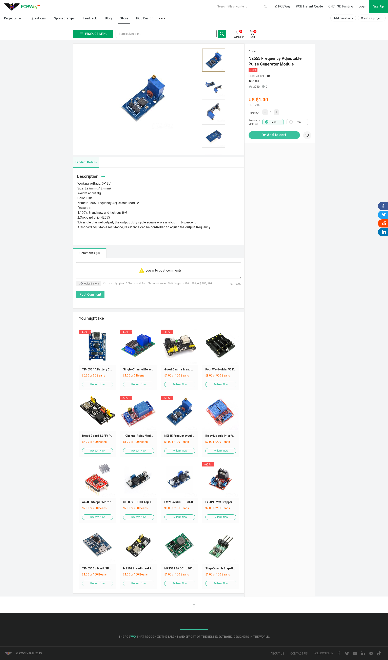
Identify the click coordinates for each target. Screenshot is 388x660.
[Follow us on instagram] (371, 654)
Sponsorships (64, 18)
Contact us (299, 653)
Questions (38, 18)
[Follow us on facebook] (339, 654)
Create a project (372, 18)
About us (277, 653)
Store (124, 18)
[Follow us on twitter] (347, 654)
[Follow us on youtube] (355, 654)
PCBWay (283, 6)
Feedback (90, 18)
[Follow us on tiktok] (379, 654)
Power (252, 51)
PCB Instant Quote (309, 6)
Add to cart (276, 135)
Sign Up (378, 6)
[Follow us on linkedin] (363, 654)
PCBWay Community (23, 6)
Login (362, 6)
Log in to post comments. (164, 270)
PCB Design (144, 18)
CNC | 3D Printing (340, 6)
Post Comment (90, 294)
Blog (108, 18)
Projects (11, 18)
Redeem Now (97, 384)
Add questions (343, 18)
